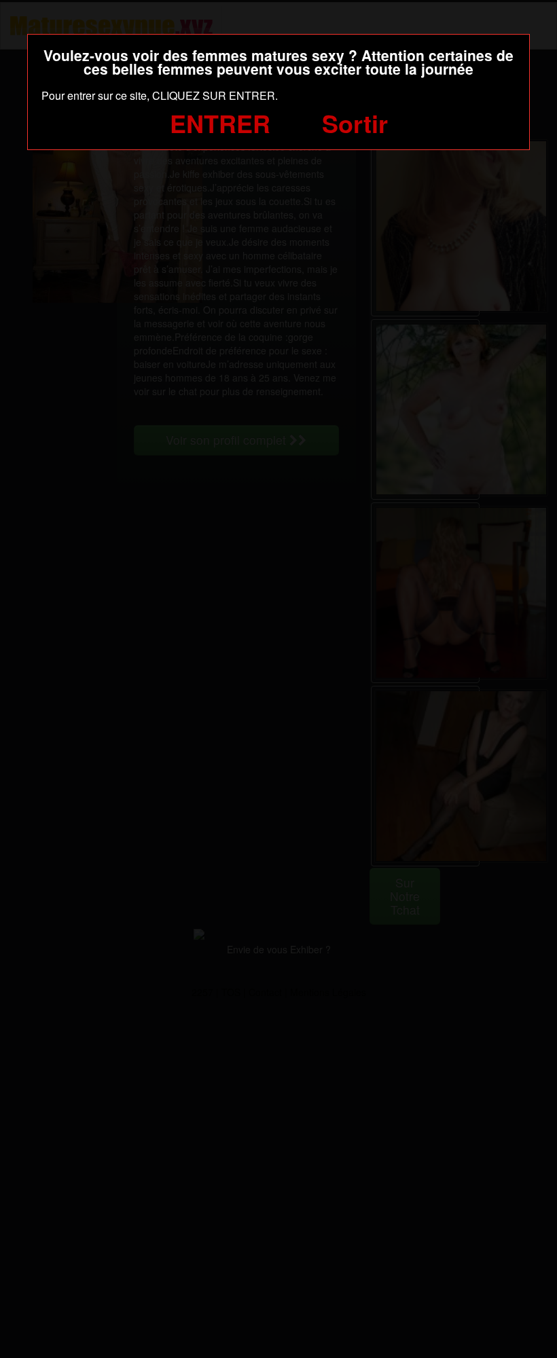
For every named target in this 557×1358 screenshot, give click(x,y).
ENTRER (220, 123)
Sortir (355, 123)
